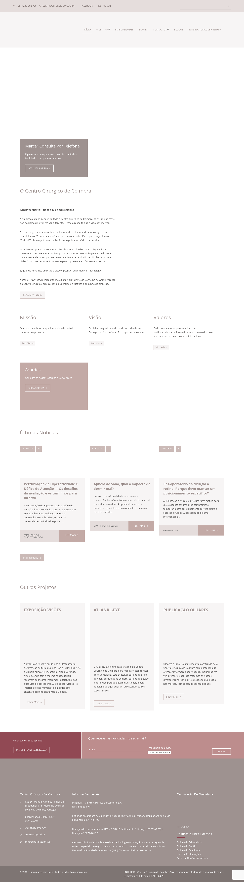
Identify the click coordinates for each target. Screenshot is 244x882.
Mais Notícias (30, 557)
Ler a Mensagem (32, 294)
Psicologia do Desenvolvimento (33, 536)
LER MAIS (70, 535)
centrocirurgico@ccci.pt (38, 841)
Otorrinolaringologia (106, 525)
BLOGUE (178, 29)
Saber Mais (26, 343)
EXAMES (143, 29)
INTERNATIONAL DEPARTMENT (206, 29)
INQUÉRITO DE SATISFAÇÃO (31, 749)
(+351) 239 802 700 (35, 827)
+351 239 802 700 (38, 168)
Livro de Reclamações (189, 854)
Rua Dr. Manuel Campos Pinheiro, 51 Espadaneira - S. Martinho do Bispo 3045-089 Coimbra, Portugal (45, 805)
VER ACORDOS (36, 388)
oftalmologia (170, 530)
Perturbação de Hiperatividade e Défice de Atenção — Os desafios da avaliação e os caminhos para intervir (51, 491)
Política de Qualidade (189, 850)
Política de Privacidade (189, 842)
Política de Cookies (187, 846)
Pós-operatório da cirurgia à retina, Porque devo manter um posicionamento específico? (189, 488)
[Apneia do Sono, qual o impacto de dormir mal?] (122, 465)
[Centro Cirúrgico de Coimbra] (33, 29)
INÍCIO (87, 29)
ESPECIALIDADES (124, 29)
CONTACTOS (160, 29)
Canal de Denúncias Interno (192, 858)
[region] (122, 89)
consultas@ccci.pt (35, 834)
